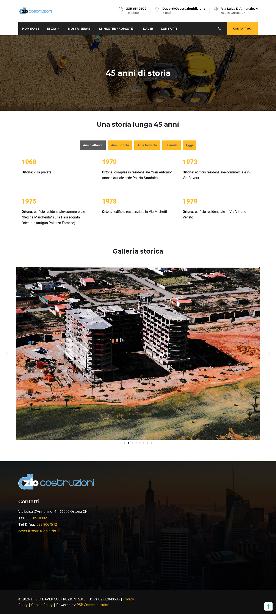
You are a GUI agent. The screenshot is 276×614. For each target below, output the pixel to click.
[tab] (93, 145)
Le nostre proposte (116, 28)
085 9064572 (47, 524)
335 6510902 (37, 518)
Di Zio (51, 28)
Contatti (169, 28)
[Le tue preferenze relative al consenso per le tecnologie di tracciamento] (268, 606)
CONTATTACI (242, 28)
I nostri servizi (78, 28)
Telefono (136, 10)
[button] (7, 353)
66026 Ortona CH (239, 10)
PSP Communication (93, 604)
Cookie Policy (42, 604)
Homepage (30, 28)
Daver (148, 28)
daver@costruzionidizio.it (38, 530)
